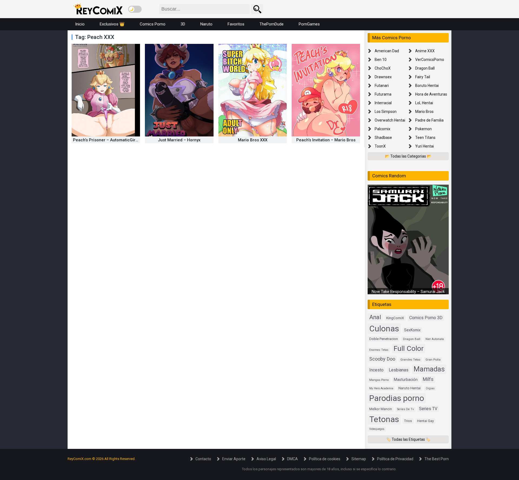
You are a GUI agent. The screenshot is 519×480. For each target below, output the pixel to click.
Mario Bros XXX (252, 140)
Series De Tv (405, 409)
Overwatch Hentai (390, 120)
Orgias (430, 388)
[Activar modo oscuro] (135, 9)
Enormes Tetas (378, 349)
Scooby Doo (382, 359)
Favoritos (236, 24)
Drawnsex (383, 77)
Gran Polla (433, 359)
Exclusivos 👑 (112, 24)
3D (183, 24)
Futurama (383, 94)
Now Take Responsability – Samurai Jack (408, 291)
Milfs (428, 379)
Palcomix (382, 129)
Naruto (206, 24)
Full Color (409, 348)
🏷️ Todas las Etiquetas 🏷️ (408, 439)
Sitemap (358, 459)
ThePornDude (272, 24)
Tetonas (384, 419)
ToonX (380, 146)
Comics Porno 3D (426, 317)
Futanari (382, 85)
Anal (375, 317)
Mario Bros (424, 111)
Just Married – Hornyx (179, 140)
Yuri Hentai (424, 146)
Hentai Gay (425, 421)
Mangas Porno (379, 380)
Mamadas (429, 369)
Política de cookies (324, 459)
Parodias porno (396, 398)
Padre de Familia (429, 120)
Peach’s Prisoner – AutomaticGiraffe (108, 140)
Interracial (383, 103)
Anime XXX (425, 51)
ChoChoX (383, 68)
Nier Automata (434, 339)
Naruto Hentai (409, 388)
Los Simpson (386, 111)
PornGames (309, 24)
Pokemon (423, 129)
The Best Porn (436, 459)
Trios (408, 421)
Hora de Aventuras (431, 94)
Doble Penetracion (383, 339)
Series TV (428, 408)
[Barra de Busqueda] (257, 9)
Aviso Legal (266, 459)
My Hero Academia (381, 388)
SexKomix (412, 330)
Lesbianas (398, 370)
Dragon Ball (425, 68)
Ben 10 (381, 59)
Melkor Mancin (380, 409)
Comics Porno (152, 24)
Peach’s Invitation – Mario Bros (325, 140)
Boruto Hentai (427, 85)
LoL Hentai (424, 103)
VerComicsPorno (429, 59)
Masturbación (406, 379)
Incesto (376, 370)
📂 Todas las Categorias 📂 (408, 156)
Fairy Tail (422, 77)
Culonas (384, 328)
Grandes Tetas (410, 359)
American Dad (387, 51)
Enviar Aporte (233, 459)
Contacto (203, 459)
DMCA (292, 459)
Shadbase (383, 137)
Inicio (80, 24)
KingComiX (395, 318)
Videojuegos (376, 428)
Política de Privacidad (395, 459)
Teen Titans (425, 137)
